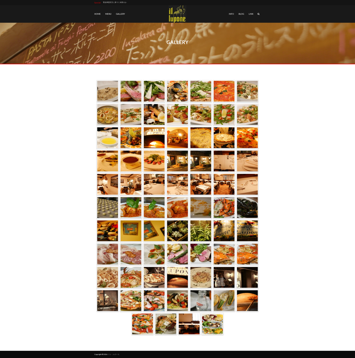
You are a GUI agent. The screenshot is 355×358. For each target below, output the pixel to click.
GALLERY (120, 14)
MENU (108, 14)
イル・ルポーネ (113, 354)
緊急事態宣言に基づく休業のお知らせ (117, 2)
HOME (97, 14)
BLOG (241, 14)
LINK (251, 14)
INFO (231, 14)
